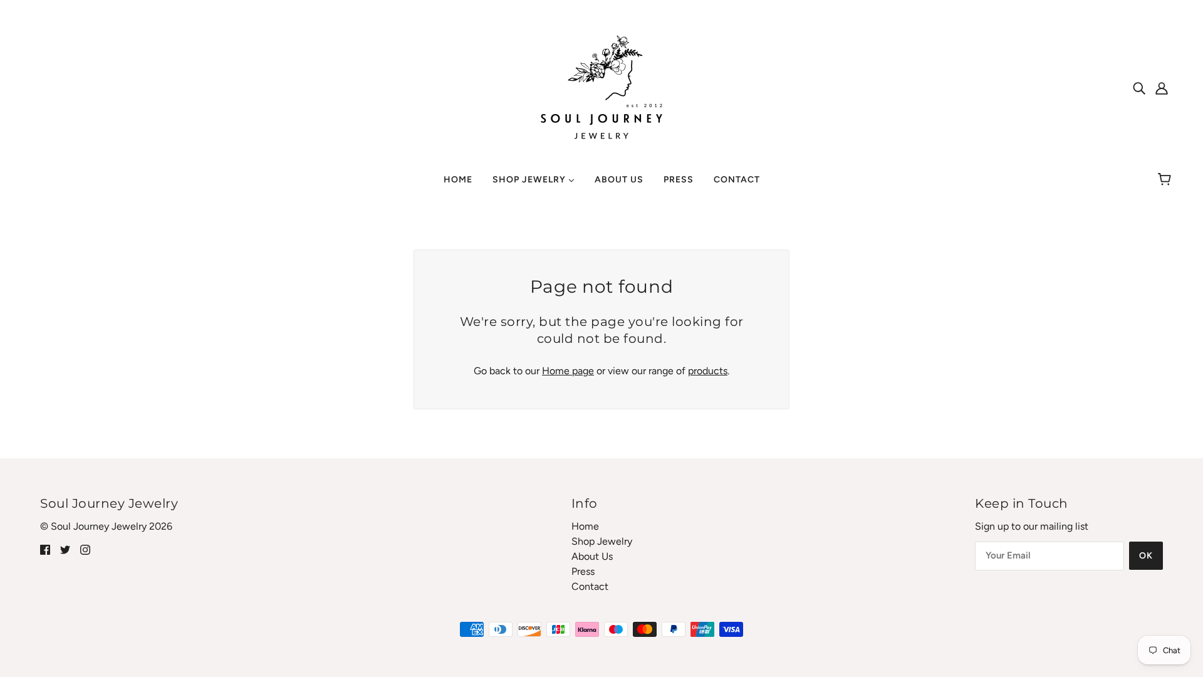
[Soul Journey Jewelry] (601, 87)
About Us (592, 556)
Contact (589, 586)
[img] (1139, 87)
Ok (1146, 555)
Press (583, 571)
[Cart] (1166, 179)
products (707, 371)
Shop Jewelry (601, 541)
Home (585, 526)
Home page (568, 371)
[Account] (1161, 87)
